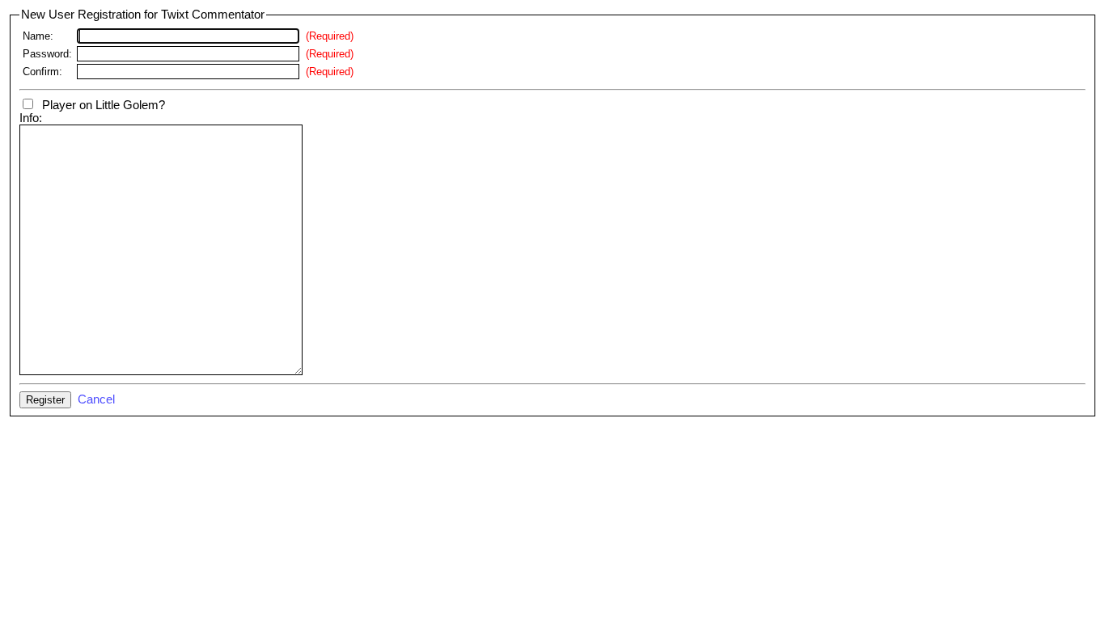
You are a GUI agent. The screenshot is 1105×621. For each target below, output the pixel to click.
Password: (47, 54)
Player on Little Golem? (100, 105)
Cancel (96, 399)
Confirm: (42, 71)
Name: (38, 36)
